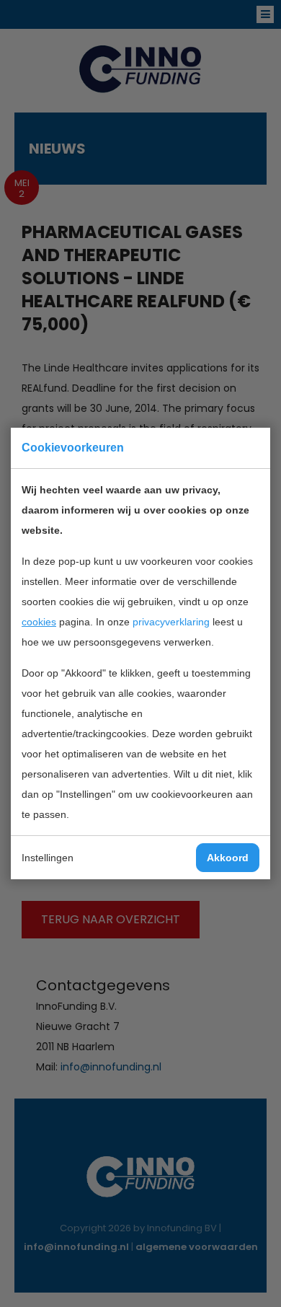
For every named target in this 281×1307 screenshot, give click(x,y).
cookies (39, 622)
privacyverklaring (171, 622)
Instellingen (47, 857)
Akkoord (228, 857)
